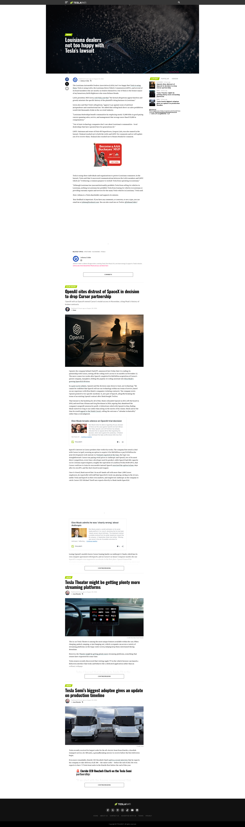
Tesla (103, 251)
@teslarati (152, 109)
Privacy (149, 816)
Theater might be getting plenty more (93, 654)
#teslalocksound (171, 112)
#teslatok (162, 112)
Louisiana (96, 251)
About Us (104, 816)
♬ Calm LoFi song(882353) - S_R (159, 113)
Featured (88, 251)
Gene (74, 310)
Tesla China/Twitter (173, 72)
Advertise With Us (128, 816)
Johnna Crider (84, 81)
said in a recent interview (118, 760)
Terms (140, 816)
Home (95, 816)
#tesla (157, 112)
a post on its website (78, 386)
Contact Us (114, 816)
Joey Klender (77, 594)
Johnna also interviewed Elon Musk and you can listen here (90, 265)
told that (101, 98)
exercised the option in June (123, 465)
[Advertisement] (108, 230)
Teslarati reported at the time (107, 455)
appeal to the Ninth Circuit (90, 411)
